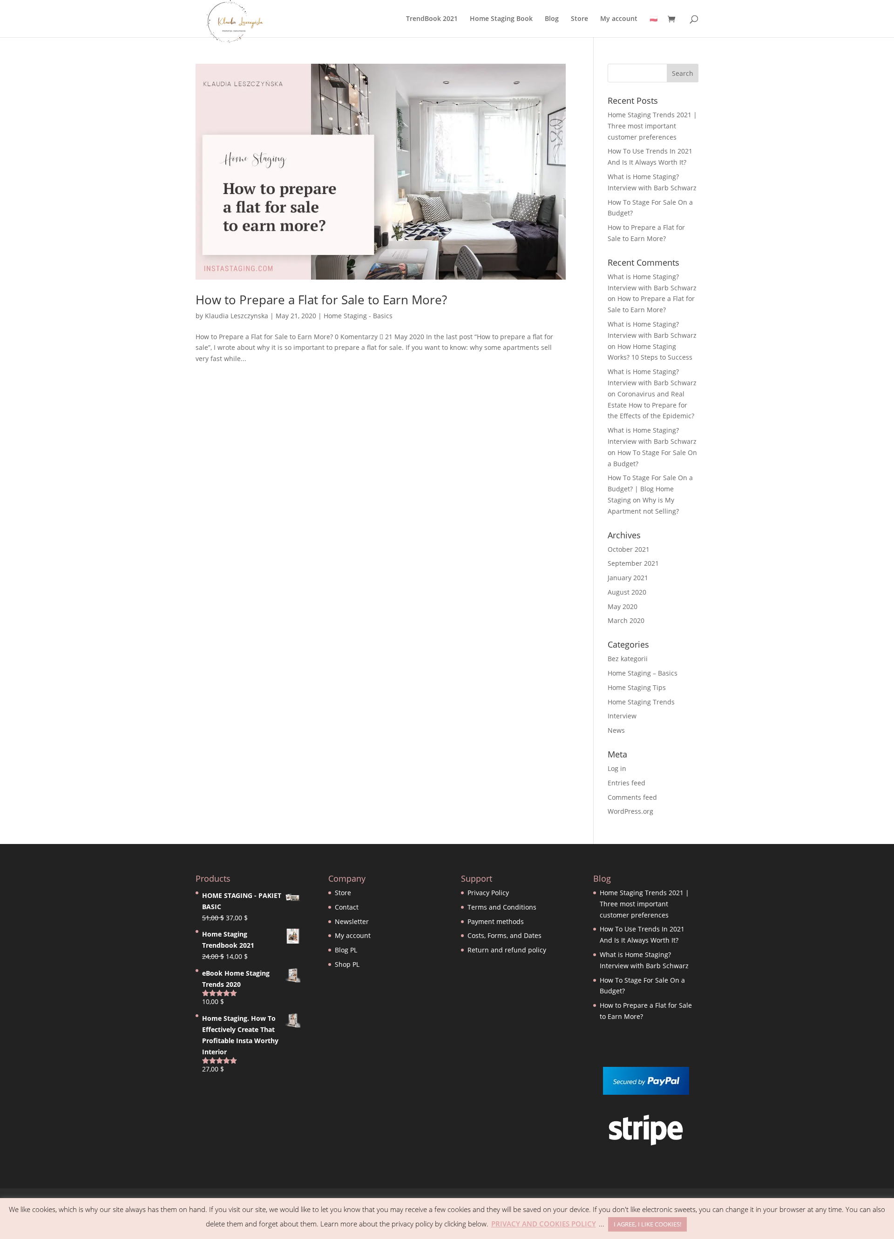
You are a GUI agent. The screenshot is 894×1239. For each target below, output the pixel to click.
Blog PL (346, 949)
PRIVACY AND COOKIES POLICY (543, 1223)
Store (579, 19)
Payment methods (495, 921)
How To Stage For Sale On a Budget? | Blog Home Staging (650, 488)
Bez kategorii (628, 658)
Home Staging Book (501, 19)
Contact (347, 907)
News (616, 730)
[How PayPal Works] (646, 1092)
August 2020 (627, 592)
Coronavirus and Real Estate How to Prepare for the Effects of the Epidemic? (651, 405)
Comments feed (632, 797)
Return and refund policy (506, 949)
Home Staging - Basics (358, 315)
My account (618, 19)
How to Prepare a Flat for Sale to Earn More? (321, 299)
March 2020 (626, 620)
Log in (617, 768)
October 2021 (629, 549)
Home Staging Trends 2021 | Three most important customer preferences (652, 125)
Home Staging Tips (637, 687)
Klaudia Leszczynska (236, 315)
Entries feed (626, 782)
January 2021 (628, 577)
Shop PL (347, 964)
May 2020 (622, 606)
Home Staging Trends (641, 701)
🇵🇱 (653, 19)
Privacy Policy (488, 892)
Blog (552, 19)
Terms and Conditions (501, 907)
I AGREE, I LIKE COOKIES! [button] (647, 1224)
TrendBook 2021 (432, 19)
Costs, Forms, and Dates (504, 935)
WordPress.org (630, 811)
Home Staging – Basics (642, 673)
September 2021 (633, 563)
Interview (622, 715)
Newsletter (352, 921)
